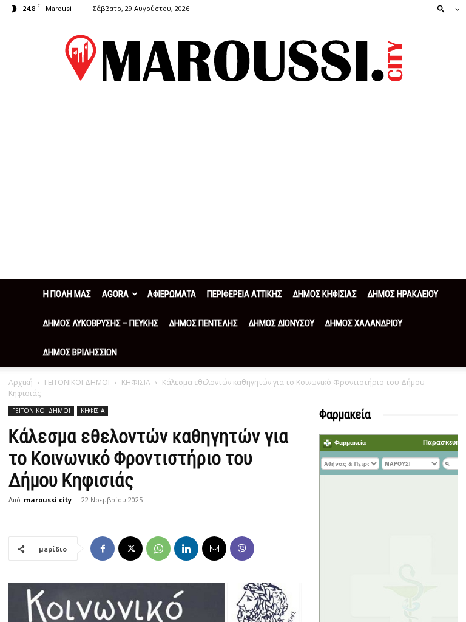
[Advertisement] (233, 188)
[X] (130, 548)
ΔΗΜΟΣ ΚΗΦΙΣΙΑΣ (325, 294)
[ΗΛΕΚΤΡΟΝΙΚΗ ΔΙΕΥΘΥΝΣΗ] (214, 548)
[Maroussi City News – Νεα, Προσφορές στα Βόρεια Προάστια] (233, 58)
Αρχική (20, 382)
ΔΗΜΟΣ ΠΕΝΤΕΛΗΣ (203, 323)
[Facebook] (102, 548)
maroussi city (48, 499)
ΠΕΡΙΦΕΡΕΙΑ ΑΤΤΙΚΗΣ (244, 294)
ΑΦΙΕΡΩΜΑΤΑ (171, 294)
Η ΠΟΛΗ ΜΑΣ (67, 294)
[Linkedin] (186, 548)
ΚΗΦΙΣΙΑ (135, 382)
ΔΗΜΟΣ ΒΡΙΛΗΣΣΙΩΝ (80, 352)
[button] (445, 8)
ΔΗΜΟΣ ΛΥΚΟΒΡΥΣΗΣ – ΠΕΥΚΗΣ (100, 323)
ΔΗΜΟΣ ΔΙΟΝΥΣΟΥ (281, 323)
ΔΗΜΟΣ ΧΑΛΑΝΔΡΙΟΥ (363, 323)
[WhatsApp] (158, 548)
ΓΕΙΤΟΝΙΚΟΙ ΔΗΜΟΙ (77, 382)
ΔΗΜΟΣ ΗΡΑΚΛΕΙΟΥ (403, 294)
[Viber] (242, 548)
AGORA (115, 294)
